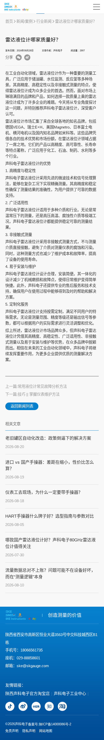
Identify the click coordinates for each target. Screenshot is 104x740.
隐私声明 (28, 731)
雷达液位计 (29, 163)
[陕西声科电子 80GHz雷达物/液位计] (16, 7)
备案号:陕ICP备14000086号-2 (49, 724)
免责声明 (11, 731)
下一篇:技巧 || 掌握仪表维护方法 (32, 394)
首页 (9, 21)
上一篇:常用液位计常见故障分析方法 (36, 386)
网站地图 (45, 731)
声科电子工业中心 (70, 693)
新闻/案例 (24, 21)
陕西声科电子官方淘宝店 (27, 693)
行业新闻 (43, 21)
